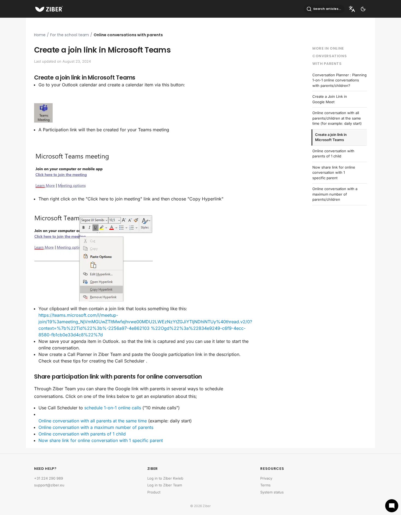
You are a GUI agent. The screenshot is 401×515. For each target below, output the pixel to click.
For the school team (69, 35)
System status (272, 492)
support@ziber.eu (49, 485)
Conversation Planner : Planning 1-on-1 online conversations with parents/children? (339, 80)
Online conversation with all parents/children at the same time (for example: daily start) (337, 118)
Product (153, 492)
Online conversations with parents (128, 35)
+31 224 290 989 (48, 478)
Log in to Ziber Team (164, 485)
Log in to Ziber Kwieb (165, 478)
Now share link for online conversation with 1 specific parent (100, 440)
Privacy (266, 478)
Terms (265, 485)
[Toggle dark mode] (363, 9)
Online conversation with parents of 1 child (82, 434)
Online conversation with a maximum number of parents (95, 427)
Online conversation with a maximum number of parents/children (334, 194)
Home (40, 35)
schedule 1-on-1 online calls (112, 407)
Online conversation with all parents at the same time (92, 420)
